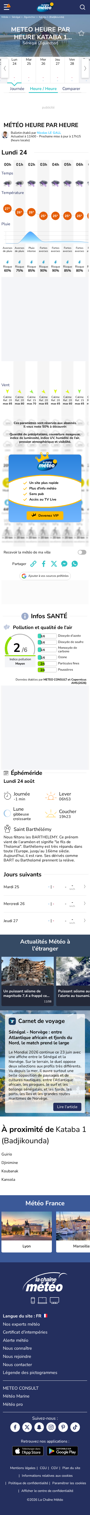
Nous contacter (17, 1364)
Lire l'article (67, 1107)
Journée (17, 88)
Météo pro (13, 1404)
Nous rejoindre (17, 1356)
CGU (43, 1468)
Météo (4, 17)
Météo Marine (16, 1396)
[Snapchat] (39, 1427)
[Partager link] (33, 564)
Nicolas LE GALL (49, 133)
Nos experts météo (21, 1324)
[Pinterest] (63, 1427)
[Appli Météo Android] (62, 1451)
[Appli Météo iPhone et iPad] (27, 1451)
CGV (54, 1468)
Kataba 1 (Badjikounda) (51, 17)
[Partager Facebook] (44, 564)
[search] (82, 7)
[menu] (7, 7)
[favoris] (81, 33)
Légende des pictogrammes (30, 1372)
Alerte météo (15, 1340)
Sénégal (16, 17)
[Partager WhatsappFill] (75, 564)
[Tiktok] (75, 1427)
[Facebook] (15, 1427)
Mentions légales (23, 1468)
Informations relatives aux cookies (47, 1475)
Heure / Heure (43, 88)
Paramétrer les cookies (69, 1483)
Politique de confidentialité (28, 1483)
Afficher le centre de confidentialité (47, 1491)
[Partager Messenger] (64, 564)
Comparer (71, 88)
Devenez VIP (48, 515)
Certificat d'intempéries (25, 1332)
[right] (85, 68)
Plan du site (71, 1468)
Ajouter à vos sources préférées (48, 576)
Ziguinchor (30, 17)
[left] (5, 68)
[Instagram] (51, 1427)
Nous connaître (17, 1348)
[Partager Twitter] (54, 564)
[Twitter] (27, 1427)
